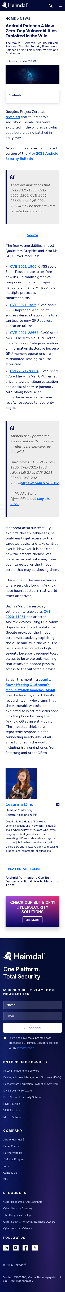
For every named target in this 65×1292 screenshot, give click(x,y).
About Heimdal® (13, 1140)
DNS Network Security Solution (22, 1097)
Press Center (11, 1146)
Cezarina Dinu (20, 804)
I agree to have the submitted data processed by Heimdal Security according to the (33, 1043)
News (25, 18)
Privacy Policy (25, 1048)
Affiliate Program (13, 1159)
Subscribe (32, 1028)
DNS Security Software (17, 1091)
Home (11, 18)
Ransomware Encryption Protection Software (31, 1084)
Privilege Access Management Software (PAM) (32, 1077)
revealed (13, 117)
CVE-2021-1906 (23, 305)
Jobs (6, 1166)
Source (32, 235)
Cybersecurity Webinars (17, 1228)
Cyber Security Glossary (17, 1208)
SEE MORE (32, 919)
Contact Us (10, 1173)
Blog (6, 1179)
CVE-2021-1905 (23, 266)
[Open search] (50, 5)
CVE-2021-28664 (24, 371)
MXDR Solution (12, 1117)
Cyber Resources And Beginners (22, 1202)
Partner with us (12, 1153)
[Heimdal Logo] (16, 5)
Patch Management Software (21, 1071)
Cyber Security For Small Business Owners (29, 1222)
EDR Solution (11, 1104)
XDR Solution (11, 1110)
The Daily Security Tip (17, 1215)
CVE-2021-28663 (24, 332)
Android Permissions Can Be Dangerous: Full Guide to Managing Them (32, 881)
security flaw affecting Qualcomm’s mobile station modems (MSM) (30, 684)
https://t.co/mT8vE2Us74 (41, 483)
